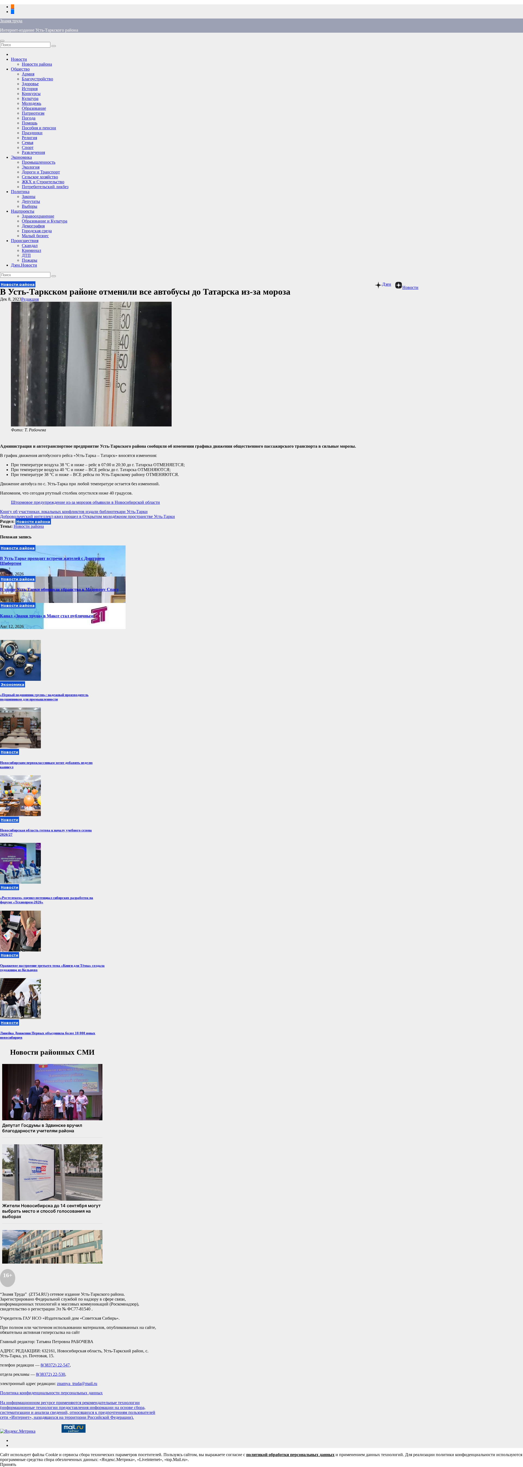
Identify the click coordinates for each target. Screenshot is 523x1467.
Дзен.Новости (24, 265)
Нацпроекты (22, 211)
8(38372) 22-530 (50, 1374)
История (30, 88)
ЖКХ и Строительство (43, 181)
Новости (19, 59)
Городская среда (37, 230)
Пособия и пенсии (39, 128)
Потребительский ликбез (45, 186)
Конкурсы (31, 93)
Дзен (386, 284)
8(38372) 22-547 (55, 1365)
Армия (28, 74)
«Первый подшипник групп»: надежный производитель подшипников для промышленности (44, 697)
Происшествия (24, 240)
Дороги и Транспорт (41, 172)
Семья (27, 142)
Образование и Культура (44, 221)
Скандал (30, 245)
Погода (28, 118)
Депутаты (31, 201)
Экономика (21, 157)
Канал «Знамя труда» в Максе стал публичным (46, 616)
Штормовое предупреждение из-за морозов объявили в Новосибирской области (85, 502)
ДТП (26, 255)
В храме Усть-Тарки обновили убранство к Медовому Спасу (59, 589)
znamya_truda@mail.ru (77, 1383)
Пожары (29, 260)
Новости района (37, 64)
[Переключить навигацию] (2, 41)
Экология (30, 167)
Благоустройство (37, 79)
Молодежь (31, 103)
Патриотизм (33, 113)
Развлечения (33, 152)
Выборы (29, 206)
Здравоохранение (38, 216)
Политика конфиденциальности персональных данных (51, 1392)
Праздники (32, 132)
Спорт (28, 147)
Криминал (31, 250)
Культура (30, 98)
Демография (33, 226)
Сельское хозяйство (40, 177)
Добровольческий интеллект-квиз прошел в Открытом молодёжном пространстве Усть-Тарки (87, 516)
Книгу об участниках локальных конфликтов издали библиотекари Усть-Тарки (74, 511)
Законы (28, 196)
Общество (20, 69)
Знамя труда (11, 21)
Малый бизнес (35, 235)
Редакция (30, 299)
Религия (29, 137)
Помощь (29, 123)
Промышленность (38, 162)
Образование (34, 108)
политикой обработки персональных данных (290, 1454)
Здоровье (30, 83)
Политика (20, 191)
